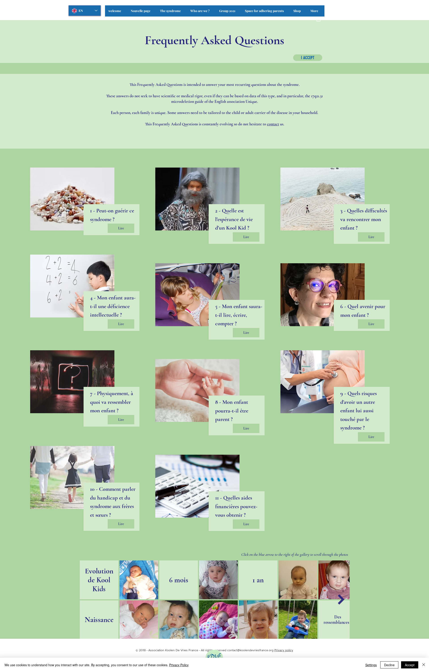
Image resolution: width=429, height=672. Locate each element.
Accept (409, 665)
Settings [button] (371, 665)
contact (273, 124)
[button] (172, 12)
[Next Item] (341, 599)
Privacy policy (283, 650)
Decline (389, 665)
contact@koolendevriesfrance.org (250, 650)
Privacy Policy (179, 665)
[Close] (423, 664)
